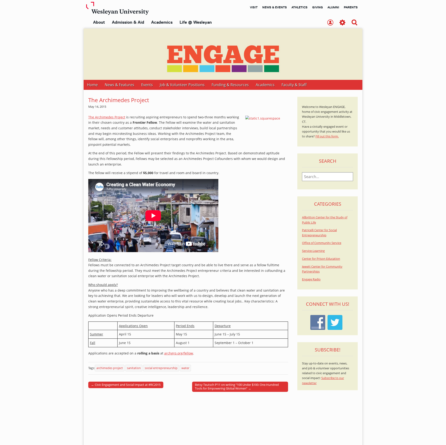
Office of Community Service (321, 243)
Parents (351, 7)
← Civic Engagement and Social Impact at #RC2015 (126, 385)
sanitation (134, 368)
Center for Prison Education (321, 259)
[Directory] (330, 23)
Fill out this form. (327, 136)
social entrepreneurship (161, 368)
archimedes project (109, 368)
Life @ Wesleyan (196, 22)
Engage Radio (311, 279)
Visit (254, 7)
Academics (162, 22)
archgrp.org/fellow (178, 353)
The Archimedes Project (106, 117)
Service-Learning (313, 251)
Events (147, 84)
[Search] (354, 23)
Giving (317, 7)
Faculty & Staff (294, 84)
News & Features (119, 84)
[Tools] (342, 23)
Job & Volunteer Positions (182, 84)
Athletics (300, 7)
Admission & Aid (128, 22)
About (99, 22)
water (185, 368)
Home (92, 84)
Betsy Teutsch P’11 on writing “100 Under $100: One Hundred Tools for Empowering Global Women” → (237, 386)
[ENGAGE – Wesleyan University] (223, 54)
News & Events (274, 7)
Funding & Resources (230, 84)
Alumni (333, 7)
